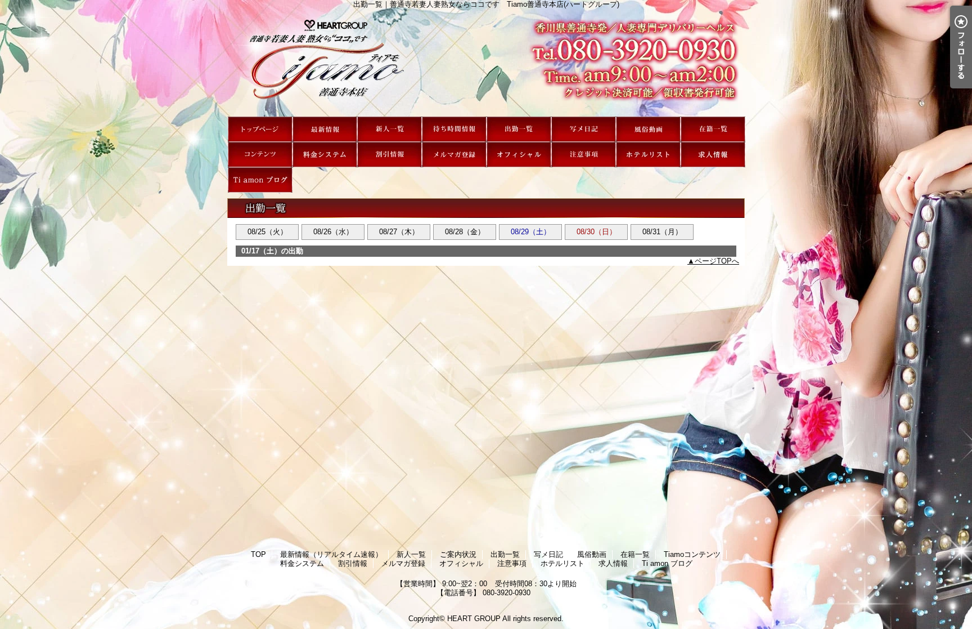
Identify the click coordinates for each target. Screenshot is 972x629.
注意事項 (583, 154)
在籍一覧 (713, 129)
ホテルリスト (648, 154)
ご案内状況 (454, 129)
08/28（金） (465, 231)
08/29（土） (531, 231)
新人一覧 (389, 129)
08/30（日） (596, 231)
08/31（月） (662, 231)
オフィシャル (519, 154)
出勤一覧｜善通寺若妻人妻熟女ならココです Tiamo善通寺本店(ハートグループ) (486, 62)
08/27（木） (399, 231)
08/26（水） (333, 231)
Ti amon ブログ (260, 180)
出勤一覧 (519, 129)
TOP (260, 129)
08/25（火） (267, 231)
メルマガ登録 (454, 154)
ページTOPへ (717, 261)
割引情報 (389, 154)
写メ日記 (583, 129)
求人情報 (713, 154)
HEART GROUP (474, 618)
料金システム (324, 154)
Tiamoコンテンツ (260, 154)
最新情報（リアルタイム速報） (324, 129)
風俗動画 (648, 129)
